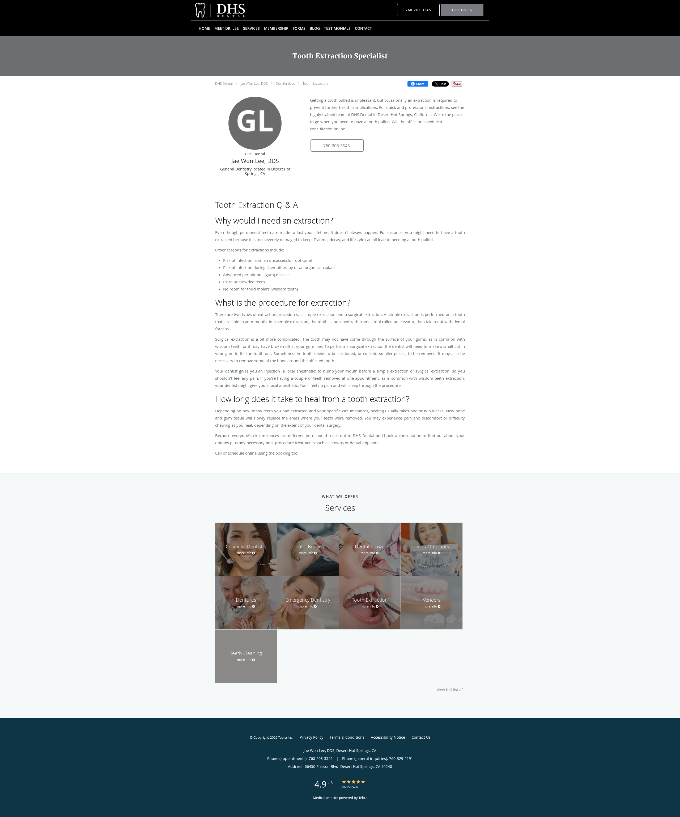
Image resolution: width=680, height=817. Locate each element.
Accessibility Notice (388, 737)
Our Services (285, 83)
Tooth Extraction (315, 83)
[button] (462, 10)
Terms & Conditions (347, 737)
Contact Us (421, 737)
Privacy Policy (311, 737)
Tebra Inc (285, 737)
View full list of (450, 690)
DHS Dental (224, 83)
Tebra (363, 797)
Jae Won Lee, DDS (254, 83)
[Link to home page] (212, 10)
